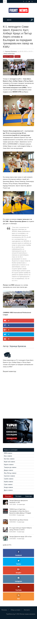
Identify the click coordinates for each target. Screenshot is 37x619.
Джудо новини (8, 470)
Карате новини (8, 56)
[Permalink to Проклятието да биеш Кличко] (5, 521)
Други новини (8, 490)
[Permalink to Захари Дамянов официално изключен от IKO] (5, 502)
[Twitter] (29, 1)
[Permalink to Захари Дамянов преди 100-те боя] (5, 538)
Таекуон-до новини (10, 467)
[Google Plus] (26, 1)
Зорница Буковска (11, 51)
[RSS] (32, 1)
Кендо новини (8, 487)
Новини (17, 56)
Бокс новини (8, 456)
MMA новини (8, 453)
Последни (18, 496)
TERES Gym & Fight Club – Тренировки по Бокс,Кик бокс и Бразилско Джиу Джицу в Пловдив (20, 511)
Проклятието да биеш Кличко (18, 520)
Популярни (8, 496)
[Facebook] (24, 1)
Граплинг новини (9, 476)
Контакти (27, 610)
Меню (9, 20)
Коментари (28, 496)
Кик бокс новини (9, 459)
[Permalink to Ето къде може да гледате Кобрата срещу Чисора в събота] (5, 529)
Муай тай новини (9, 461)
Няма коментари (9, 53)
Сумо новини (8, 484)
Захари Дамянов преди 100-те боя (20, 536)
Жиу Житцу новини (10, 473)
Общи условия (15, 610)
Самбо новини (8, 479)
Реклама (4, 610)
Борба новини (8, 481)
